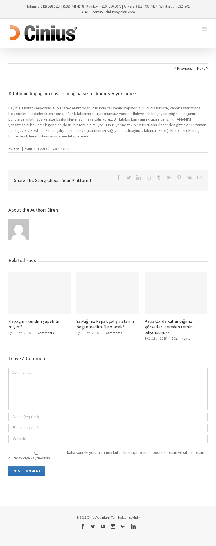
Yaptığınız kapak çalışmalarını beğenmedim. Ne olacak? (105, 324)
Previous (184, 68)
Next (201, 68)
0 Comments (60, 148)
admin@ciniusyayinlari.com (113, 12)
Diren (17, 148)
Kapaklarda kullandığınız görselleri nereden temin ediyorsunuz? (169, 326)
